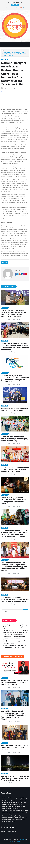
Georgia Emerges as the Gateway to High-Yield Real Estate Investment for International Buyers (14, 641)
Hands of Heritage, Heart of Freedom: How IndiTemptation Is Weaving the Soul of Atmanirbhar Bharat (14, 501)
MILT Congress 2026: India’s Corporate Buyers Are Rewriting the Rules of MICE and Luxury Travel (15, 599)
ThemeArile (18, 841)
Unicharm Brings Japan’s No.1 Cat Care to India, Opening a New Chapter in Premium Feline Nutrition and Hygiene (14, 819)
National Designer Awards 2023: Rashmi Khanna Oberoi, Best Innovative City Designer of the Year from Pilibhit (14, 53)
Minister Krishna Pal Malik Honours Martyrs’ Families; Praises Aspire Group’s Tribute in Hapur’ (15, 469)
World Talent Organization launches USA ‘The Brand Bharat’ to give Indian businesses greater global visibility (15, 379)
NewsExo (11, 841)
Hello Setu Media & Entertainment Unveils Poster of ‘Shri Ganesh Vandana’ (14, 747)
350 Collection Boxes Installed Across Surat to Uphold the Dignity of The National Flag (14, 439)
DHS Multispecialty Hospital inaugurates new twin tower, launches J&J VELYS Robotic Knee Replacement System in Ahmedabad (15, 632)
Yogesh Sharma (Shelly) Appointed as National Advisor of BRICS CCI (14, 409)
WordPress (23, 839)
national (5, 262)
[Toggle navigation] (15, 44)
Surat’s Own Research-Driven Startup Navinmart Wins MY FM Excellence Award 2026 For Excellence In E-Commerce (13, 314)
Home (3, 50)
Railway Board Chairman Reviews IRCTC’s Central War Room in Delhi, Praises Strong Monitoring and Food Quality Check (15, 346)
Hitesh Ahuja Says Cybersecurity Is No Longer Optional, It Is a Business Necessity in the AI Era (15, 626)
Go (25, 611)
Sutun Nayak (7, 319)
